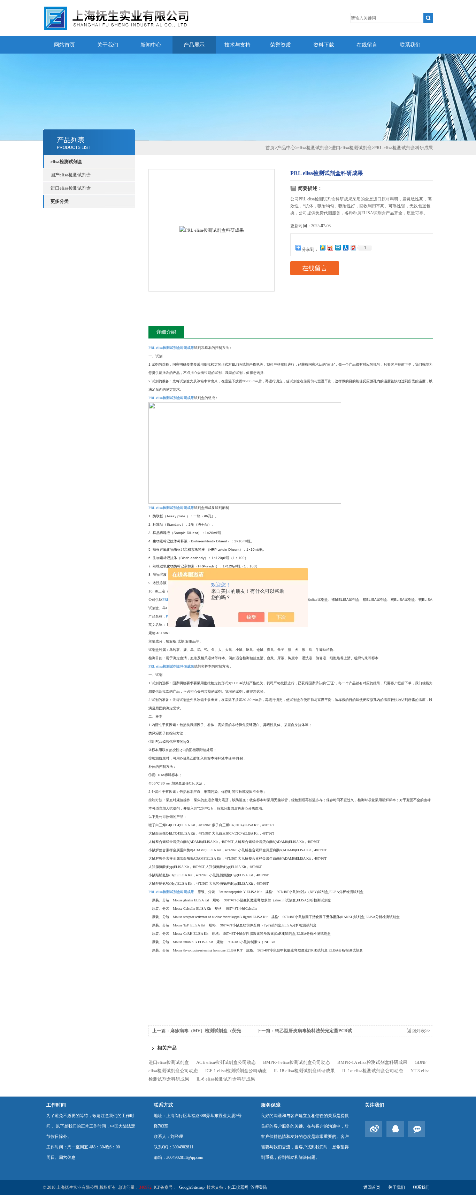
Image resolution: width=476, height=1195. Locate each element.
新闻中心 (150, 45)
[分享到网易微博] (353, 247)
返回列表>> (418, 1030)
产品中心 (286, 147)
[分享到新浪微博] (330, 247)
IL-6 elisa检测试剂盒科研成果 (226, 1079)
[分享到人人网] (345, 247)
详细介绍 (166, 332)
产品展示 (194, 45)
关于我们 (107, 45)
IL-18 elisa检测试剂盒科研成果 (304, 1070)
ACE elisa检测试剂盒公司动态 (226, 1062)
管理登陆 (259, 1187)
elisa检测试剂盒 (66, 161)
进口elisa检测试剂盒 (71, 188)
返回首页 (371, 1187)
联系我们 (410, 45)
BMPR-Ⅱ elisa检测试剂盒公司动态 (296, 1062)
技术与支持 (237, 45)
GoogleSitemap (192, 1187)
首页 (270, 147)
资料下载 (323, 45)
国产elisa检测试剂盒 (71, 174)
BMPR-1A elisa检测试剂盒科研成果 (372, 1062)
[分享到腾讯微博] (337, 247)
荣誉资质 (280, 45)
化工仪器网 (238, 1187)
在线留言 (366, 45)
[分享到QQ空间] (322, 247)
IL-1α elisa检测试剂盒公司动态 (372, 1070)
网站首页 (64, 45)
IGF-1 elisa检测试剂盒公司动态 (236, 1070)
